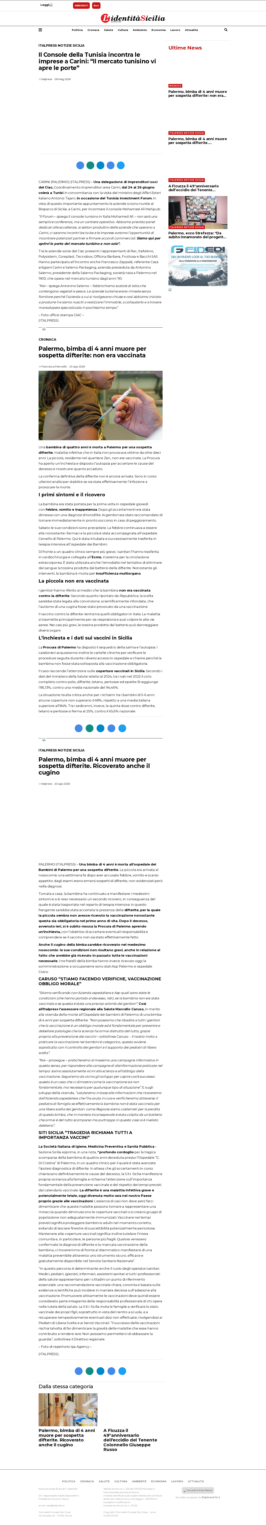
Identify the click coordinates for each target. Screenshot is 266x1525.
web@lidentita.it (55, 1505)
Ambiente (140, 29)
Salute (108, 29)
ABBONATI (81, 5)
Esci (96, 5)
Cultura (123, 29)
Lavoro (175, 29)
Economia (158, 29)
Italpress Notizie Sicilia (62, 45)
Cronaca (93, 29)
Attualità (191, 29)
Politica (77, 29)
